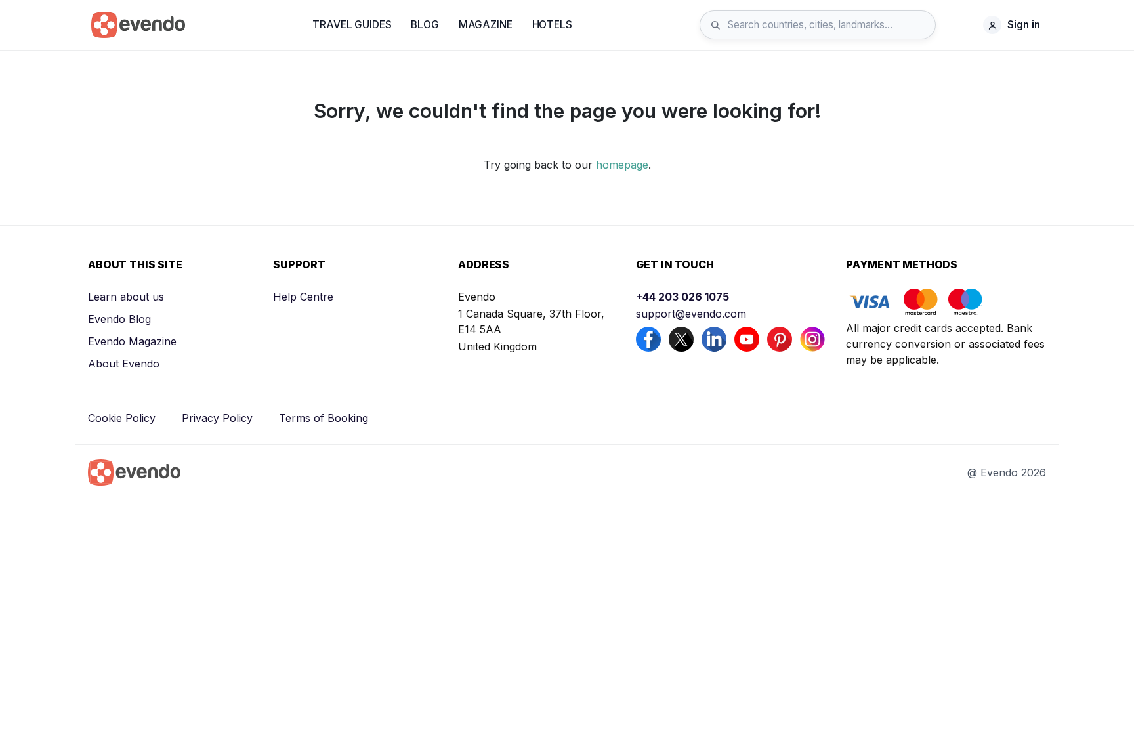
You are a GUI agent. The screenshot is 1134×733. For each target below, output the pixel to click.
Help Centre (303, 296)
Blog (424, 24)
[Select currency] (962, 25)
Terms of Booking (323, 418)
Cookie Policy (122, 418)
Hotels (552, 24)
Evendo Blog (119, 318)
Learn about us (126, 296)
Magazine (486, 24)
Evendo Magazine (132, 341)
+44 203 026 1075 (682, 296)
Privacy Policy (217, 418)
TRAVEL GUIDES (351, 24)
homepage (622, 164)
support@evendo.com (691, 313)
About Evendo (123, 363)
